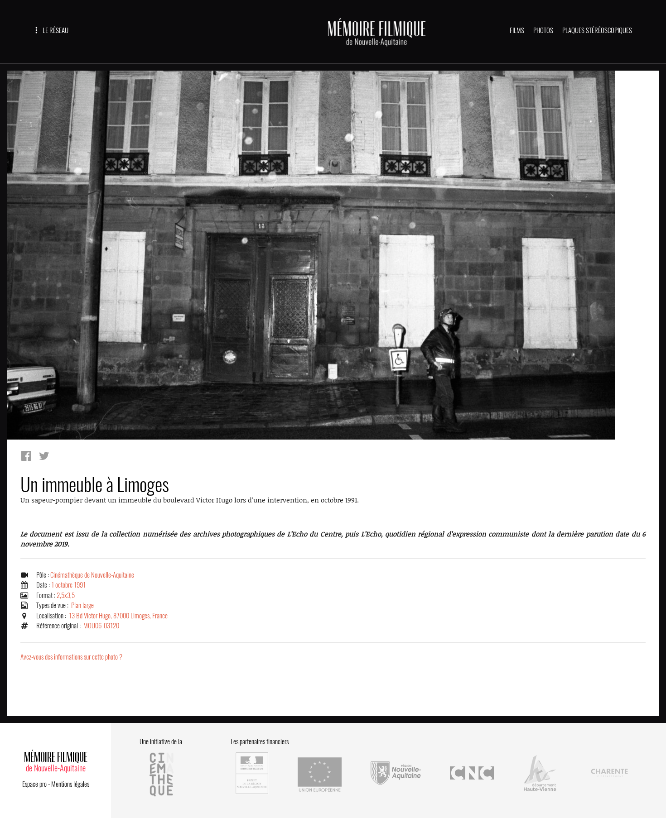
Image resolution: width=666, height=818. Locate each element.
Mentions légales (70, 784)
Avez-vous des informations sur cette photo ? (71, 656)
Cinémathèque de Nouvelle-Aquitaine (92, 574)
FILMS (517, 30)
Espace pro (34, 784)
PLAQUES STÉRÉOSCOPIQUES (597, 30)
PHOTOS (543, 30)
